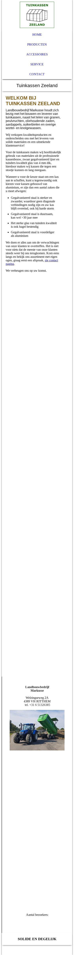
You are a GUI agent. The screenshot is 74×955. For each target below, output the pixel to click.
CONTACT (37, 74)
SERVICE (37, 64)
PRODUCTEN (37, 44)
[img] (37, 15)
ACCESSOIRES (37, 54)
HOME (37, 34)
